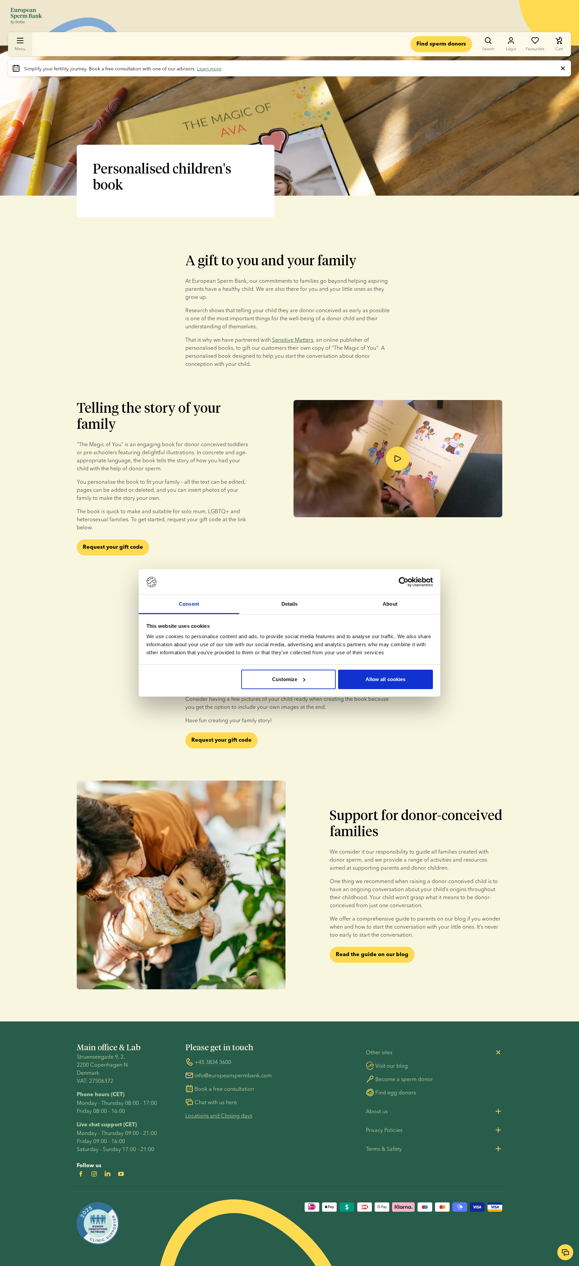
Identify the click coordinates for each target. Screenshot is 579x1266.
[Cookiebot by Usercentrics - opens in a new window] (403, 582)
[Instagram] (94, 1174)
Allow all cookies (386, 679)
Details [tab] (289, 604)
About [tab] (390, 604)
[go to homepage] (26, 16)
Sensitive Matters (292, 339)
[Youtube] (121, 1174)
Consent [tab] (189, 604)
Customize (285, 679)
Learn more (209, 69)
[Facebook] (81, 1174)
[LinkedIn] (108, 1174)
